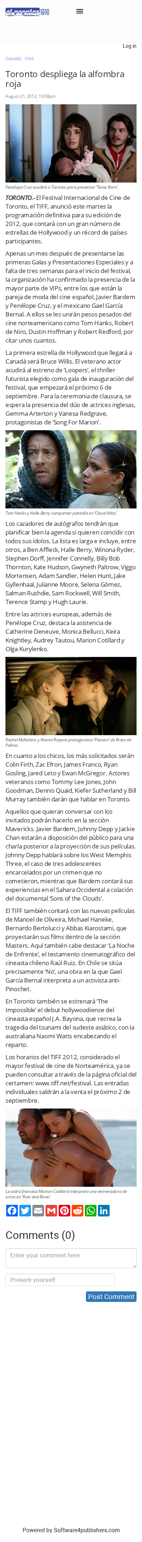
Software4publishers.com (87, 1530)
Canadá (13, 58)
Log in (130, 46)
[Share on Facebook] (12, 1210)
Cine (29, 58)
